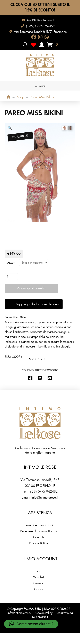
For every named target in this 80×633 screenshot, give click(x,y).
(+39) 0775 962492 (43, 491)
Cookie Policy (44, 613)
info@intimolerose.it (44, 497)
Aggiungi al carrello (31, 288)
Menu (42, 85)
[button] (25, 45)
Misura (11, 263)
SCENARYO (40, 617)
